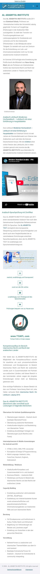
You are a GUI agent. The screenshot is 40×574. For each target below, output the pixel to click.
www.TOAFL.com (20, 336)
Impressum (29, 569)
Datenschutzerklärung (14, 569)
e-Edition (28, 142)
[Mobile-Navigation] (37, 6)
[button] (33, 6)
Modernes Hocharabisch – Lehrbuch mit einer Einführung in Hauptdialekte (18, 130)
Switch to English (20, 1)
